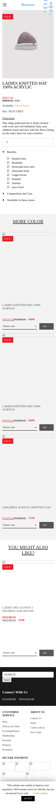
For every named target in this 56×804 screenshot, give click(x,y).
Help (4, 721)
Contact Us (35, 718)
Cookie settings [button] (40, 793)
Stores (33, 723)
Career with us (37, 727)
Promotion (7, 749)
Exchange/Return (10, 731)
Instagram (26, 699)
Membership (8, 735)
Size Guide (35, 732)
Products (6, 745)
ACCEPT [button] (28, 798)
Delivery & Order (11, 726)
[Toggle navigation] (4, 4)
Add (45, 326)
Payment (6, 740)
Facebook (9, 699)
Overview (8, 118)
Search (7, 680)
